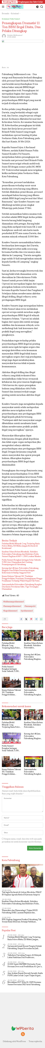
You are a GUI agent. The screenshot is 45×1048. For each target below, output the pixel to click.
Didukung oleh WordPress (14, 1041)
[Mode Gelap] (37, 7)
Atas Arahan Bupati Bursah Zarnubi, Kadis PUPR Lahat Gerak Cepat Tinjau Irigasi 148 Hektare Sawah (25, 974)
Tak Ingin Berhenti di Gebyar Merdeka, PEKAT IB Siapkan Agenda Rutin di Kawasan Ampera (22, 893)
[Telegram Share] (36, 619)
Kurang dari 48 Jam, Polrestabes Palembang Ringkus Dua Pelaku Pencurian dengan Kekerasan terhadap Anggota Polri (20, 570)
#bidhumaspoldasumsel (13, 601)
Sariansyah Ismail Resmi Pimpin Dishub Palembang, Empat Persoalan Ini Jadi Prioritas (25, 947)
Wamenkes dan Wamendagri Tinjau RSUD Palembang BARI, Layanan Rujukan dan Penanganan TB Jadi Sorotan (20, 911)
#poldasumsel (27, 611)
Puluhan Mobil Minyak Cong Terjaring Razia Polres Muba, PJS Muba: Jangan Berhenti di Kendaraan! (21, 545)
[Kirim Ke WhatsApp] (41, 619)
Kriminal (5, 19)
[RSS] (23, 1034)
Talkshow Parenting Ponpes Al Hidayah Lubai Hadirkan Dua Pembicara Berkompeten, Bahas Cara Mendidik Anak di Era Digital (25, 956)
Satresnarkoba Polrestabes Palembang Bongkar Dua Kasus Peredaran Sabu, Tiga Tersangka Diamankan (22, 586)
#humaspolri (30, 606)
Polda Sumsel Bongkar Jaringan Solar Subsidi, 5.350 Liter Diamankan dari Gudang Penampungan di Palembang (21, 562)
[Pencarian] (41, 7)
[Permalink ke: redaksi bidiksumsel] (4, 36)
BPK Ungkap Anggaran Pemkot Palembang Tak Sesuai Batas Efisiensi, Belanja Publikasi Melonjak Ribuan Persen (21, 920)
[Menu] (3, 7)
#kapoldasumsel (10, 611)
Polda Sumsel (15, 19)
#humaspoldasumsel (12, 606)
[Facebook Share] (21, 619)
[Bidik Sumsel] (15, 7)
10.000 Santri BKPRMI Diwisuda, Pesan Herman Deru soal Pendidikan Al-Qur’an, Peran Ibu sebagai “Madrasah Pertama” (25, 965)
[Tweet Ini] (26, 619)
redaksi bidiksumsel (14, 35)
